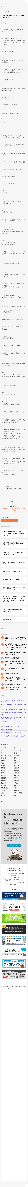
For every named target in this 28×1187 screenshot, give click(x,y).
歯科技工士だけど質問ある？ (12, 658)
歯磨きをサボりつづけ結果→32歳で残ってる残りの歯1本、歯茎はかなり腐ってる (15, 638)
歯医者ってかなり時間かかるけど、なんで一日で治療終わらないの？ (14, 588)
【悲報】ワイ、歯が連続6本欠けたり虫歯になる (13, 709)
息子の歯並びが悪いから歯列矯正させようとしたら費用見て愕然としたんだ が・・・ (13, 717)
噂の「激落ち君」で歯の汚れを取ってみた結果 (13, 736)
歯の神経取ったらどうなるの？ (11, 579)
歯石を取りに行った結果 (11, 673)
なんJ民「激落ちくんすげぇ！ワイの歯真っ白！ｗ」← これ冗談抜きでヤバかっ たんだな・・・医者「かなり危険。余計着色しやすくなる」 (14, 599)
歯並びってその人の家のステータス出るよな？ (13, 733)
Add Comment (10, 521)
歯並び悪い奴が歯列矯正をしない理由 (10, 726)
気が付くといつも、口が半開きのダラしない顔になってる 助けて (14, 553)
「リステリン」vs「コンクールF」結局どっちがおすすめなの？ (15, 688)
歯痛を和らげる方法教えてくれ (11, 571)
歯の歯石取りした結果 (9, 619)
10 (2, 688)
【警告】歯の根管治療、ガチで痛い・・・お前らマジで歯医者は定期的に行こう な (14, 533)
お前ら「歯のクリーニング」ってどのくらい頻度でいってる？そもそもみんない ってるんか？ (15, 678)
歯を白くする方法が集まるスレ (9, 729)
